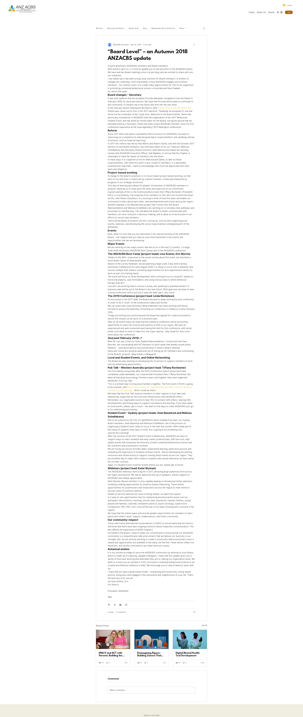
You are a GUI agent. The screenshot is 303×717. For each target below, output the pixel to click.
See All (204, 625)
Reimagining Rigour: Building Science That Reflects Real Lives (149, 654)
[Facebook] (278, 12)
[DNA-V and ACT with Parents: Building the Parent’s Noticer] (113, 639)
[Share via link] (126, 605)
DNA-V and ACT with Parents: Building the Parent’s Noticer (110, 654)
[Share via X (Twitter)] (115, 605)
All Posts (99, 28)
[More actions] (193, 44)
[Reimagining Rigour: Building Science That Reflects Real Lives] (151, 639)
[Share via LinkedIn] (120, 605)
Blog (145, 28)
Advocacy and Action (115, 28)
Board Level (133, 28)
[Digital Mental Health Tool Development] (190, 639)
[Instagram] (281, 12)
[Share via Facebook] (109, 605)
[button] (204, 28)
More (182, 28)
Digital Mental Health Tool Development (188, 654)
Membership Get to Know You (163, 28)
